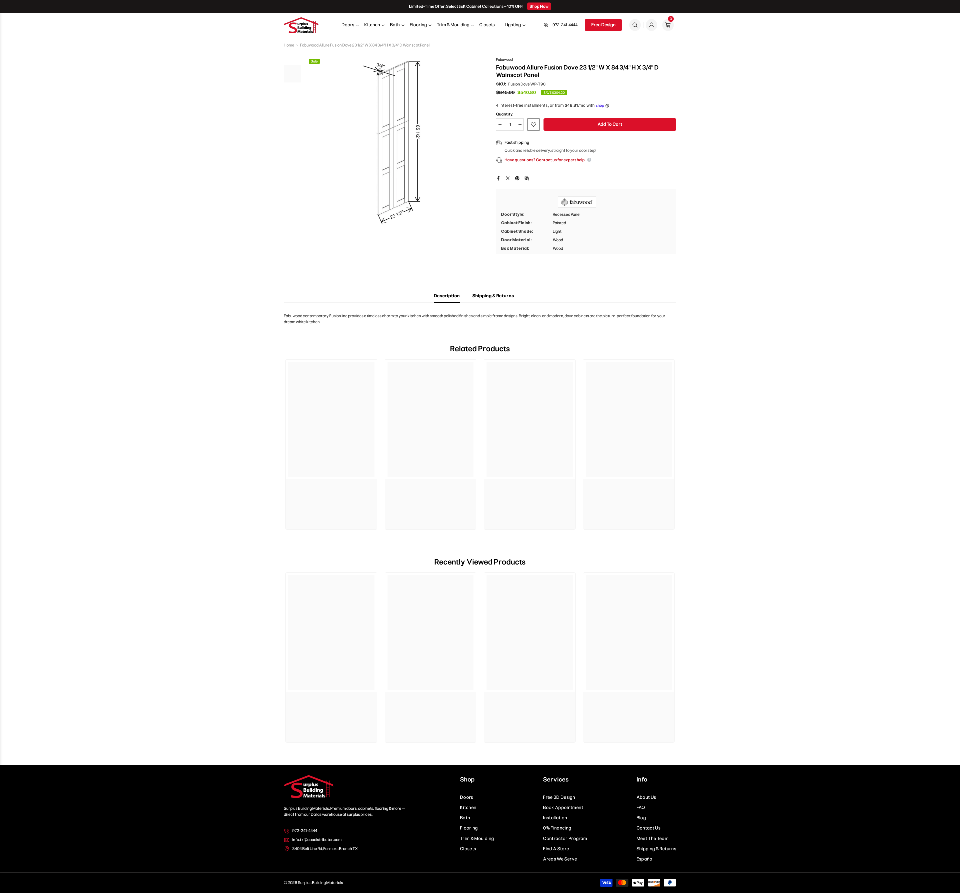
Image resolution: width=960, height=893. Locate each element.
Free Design (603, 25)
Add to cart (610, 124)
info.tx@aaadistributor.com (317, 839)
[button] (347, 26)
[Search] (635, 25)
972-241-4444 (565, 24)
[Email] (526, 178)
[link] (331, 486)
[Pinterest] (517, 178)
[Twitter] (508, 178)
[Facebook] (498, 178)
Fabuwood (504, 60)
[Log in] (651, 25)
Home (289, 45)
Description (447, 295)
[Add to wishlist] (533, 124)
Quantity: (504, 114)
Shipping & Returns (493, 295)
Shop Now (539, 6)
